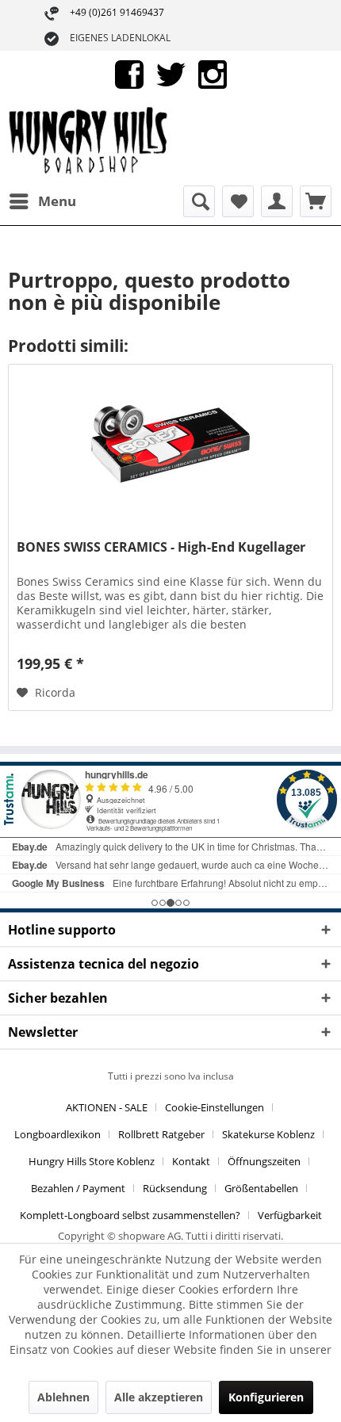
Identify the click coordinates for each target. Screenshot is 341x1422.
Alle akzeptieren (158, 1397)
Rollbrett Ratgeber (161, 1134)
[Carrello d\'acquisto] (315, 201)
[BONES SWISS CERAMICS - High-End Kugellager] (170, 444)
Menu (57, 201)
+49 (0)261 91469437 (117, 12)
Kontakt (191, 1161)
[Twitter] (171, 73)
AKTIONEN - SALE (107, 1107)
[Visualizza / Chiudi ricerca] (199, 201)
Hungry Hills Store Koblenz (92, 1161)
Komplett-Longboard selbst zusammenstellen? (130, 1215)
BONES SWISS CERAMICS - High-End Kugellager (161, 547)
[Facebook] (129, 73)
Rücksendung (175, 1188)
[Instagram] (212, 73)
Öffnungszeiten (264, 1161)
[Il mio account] (277, 201)
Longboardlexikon (57, 1134)
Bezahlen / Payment (78, 1188)
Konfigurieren (266, 1397)
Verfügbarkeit (290, 1215)
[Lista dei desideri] (238, 201)
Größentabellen (261, 1188)
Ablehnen (63, 1397)
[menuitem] (42, 201)
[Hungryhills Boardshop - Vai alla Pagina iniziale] (89, 142)
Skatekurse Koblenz (268, 1134)
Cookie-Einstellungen (214, 1107)
